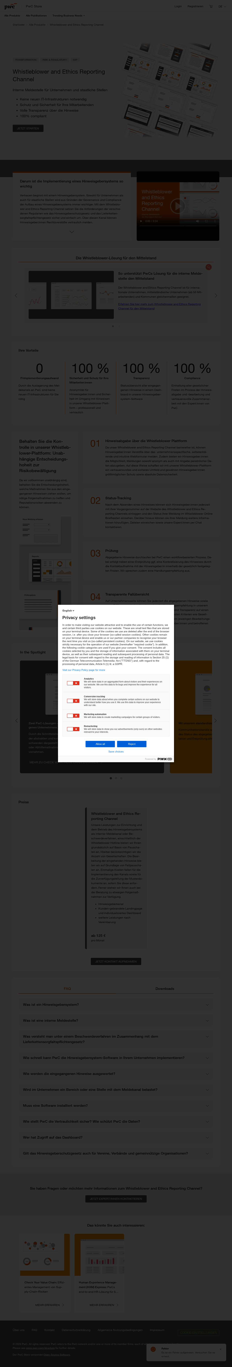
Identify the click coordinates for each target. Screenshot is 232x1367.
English (67, 610)
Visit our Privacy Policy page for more (83, 669)
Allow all (100, 743)
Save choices (116, 751)
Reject (131, 743)
